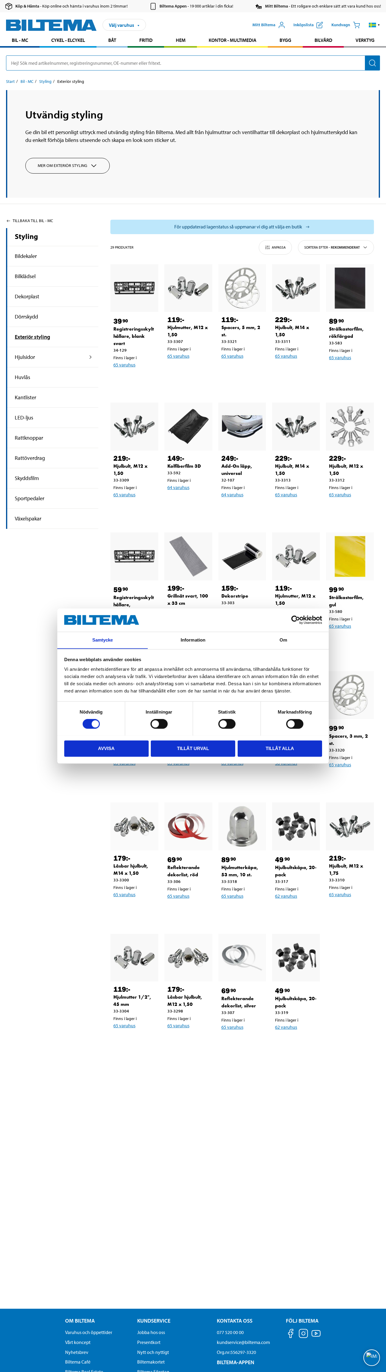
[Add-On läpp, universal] (242, 427)
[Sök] (372, 63)
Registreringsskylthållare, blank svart (133, 336)
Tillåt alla (280, 748)
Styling (45, 81)
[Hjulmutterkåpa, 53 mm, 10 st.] (242, 826)
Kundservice (153, 1320)
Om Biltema (80, 1320)
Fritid (146, 40)
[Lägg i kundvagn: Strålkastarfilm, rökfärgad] (353, 373)
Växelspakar (28, 518)
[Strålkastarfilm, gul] (350, 556)
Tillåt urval (193, 748)
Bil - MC (20, 40)
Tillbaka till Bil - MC (33, 220)
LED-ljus (24, 417)
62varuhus (286, 896)
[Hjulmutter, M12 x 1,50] (188, 288)
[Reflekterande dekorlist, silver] (242, 958)
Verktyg (365, 40)
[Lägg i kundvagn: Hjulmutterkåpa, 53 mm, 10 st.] (246, 911)
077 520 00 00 (230, 1332)
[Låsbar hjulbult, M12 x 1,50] (188, 958)
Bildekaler (26, 256)
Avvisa (106, 748)
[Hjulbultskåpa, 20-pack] (296, 826)
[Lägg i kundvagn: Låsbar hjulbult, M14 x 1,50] (138, 910)
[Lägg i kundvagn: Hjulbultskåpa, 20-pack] (300, 911)
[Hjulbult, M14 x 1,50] (296, 288)
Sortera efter (332, 247)
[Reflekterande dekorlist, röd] (188, 826)
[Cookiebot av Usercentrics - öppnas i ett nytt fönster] (295, 619)
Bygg (285, 40)
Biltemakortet (151, 1362)
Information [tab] (193, 639)
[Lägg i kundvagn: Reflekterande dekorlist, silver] (246, 1042)
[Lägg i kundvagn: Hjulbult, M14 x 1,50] (300, 371)
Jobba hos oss (151, 1332)
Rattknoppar (29, 437)
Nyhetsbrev (76, 1352)
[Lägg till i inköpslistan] (120, 380)
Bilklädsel (25, 276)
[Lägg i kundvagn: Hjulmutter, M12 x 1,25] (246, 778)
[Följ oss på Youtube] (316, 1336)
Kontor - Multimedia (232, 40)
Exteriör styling (32, 336)
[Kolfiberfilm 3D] (188, 427)
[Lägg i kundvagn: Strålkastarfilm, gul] (353, 641)
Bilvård (323, 40)
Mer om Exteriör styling (62, 165)
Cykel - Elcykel (68, 40)
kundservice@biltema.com (243, 1342)
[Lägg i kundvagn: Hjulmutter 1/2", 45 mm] (138, 1041)
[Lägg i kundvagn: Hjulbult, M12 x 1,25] (192, 778)
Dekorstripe (234, 596)
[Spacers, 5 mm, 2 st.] (242, 288)
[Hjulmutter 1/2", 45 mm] (134, 958)
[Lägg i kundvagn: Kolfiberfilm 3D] (192, 503)
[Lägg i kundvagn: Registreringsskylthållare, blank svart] (138, 380)
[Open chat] (371, 1357)
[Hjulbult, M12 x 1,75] (350, 826)
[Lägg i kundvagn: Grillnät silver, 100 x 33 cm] (300, 778)
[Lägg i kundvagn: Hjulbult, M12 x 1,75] (353, 910)
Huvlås (22, 377)
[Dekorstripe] (242, 556)
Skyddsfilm (27, 478)
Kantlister (25, 397)
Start (10, 81)
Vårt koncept (77, 1342)
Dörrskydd (26, 316)
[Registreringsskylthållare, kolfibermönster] (134, 556)
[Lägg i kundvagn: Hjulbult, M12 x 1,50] (138, 510)
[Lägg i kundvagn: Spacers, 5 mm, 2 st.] (246, 371)
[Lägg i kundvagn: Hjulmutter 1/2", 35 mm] (138, 778)
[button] (374, 25)
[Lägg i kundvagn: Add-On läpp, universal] (246, 510)
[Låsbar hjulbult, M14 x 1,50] (134, 826)
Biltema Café (77, 1362)
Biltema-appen (235, 1362)
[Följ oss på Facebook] (291, 1334)
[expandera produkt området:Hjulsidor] (91, 357)
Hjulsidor (25, 356)
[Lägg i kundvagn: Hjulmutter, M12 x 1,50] (192, 371)
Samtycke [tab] (102, 639)
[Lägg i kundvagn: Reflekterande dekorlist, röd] (192, 911)
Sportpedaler (29, 498)
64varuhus (178, 487)
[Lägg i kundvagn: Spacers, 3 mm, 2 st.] (353, 780)
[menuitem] (20, 41)
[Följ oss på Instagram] (303, 1334)
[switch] (159, 724)
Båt (112, 40)
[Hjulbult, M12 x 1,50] (134, 427)
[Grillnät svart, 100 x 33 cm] (188, 556)
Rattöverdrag (30, 457)
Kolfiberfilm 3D (184, 466)
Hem (180, 40)
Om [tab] (283, 639)
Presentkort (148, 1342)
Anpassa (279, 247)
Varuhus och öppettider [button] (88, 1332)
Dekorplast (27, 296)
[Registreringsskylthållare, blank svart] (134, 288)
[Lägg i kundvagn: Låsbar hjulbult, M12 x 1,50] (192, 1041)
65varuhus (124, 365)
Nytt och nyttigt (153, 1352)
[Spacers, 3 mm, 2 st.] (350, 695)
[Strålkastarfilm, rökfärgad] (350, 288)
